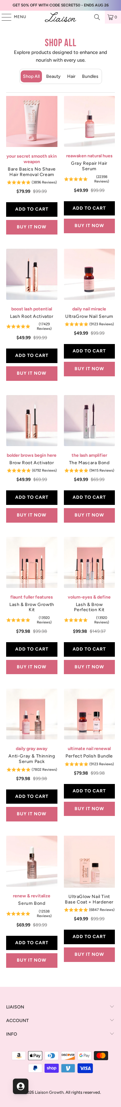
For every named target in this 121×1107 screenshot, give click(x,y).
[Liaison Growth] (60, 17)
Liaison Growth (49, 1092)
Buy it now (31, 227)
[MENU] (3, 17)
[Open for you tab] (20, 1086)
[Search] (97, 17)
